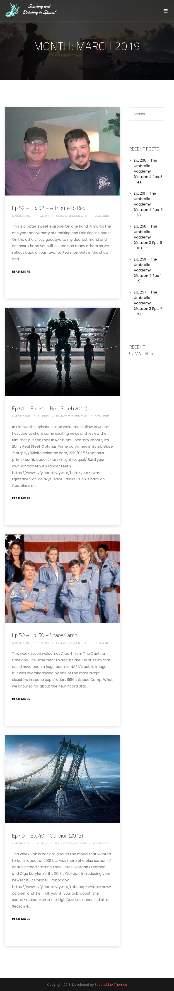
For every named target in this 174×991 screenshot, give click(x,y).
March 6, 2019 (20, 843)
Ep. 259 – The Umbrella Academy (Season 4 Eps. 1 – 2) (148, 270)
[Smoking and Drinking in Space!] (33, 10)
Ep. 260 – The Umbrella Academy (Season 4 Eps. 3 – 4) (148, 171)
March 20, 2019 (21, 416)
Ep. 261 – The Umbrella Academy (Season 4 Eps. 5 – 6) (148, 204)
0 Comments (102, 216)
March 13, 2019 (21, 643)
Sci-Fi (84, 216)
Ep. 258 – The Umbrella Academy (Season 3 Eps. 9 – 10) (148, 237)
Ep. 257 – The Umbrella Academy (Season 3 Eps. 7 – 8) (148, 303)
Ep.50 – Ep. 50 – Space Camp (44, 635)
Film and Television (68, 216)
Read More (21, 271)
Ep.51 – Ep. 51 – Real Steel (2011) (49, 408)
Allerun (43, 216)
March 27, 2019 (21, 216)
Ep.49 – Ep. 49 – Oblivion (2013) (47, 835)
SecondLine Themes (111, 984)
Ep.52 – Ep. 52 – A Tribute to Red (48, 208)
